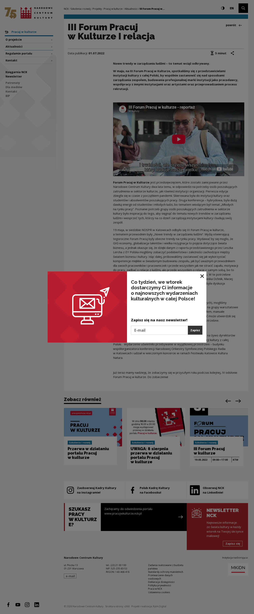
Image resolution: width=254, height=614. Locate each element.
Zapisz (195, 330)
